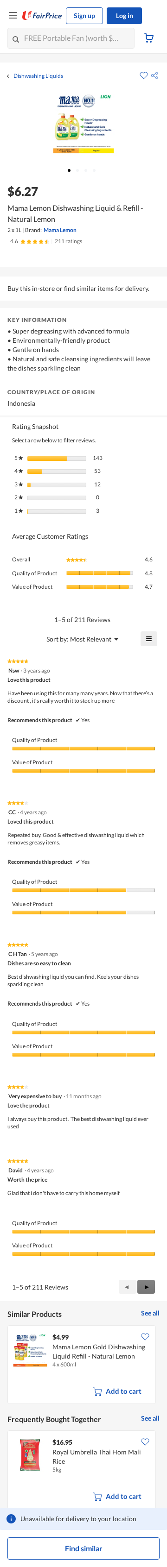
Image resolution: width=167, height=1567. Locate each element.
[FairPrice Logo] (42, 15)
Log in (124, 15)
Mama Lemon (60, 230)
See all (150, 1313)
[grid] (83, 1365)
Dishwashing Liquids (38, 76)
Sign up (84, 15)
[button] (154, 75)
